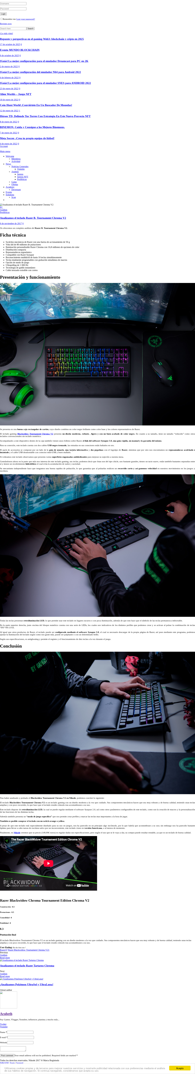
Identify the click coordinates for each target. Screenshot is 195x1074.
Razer (4, 950)
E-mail (4, 1037)
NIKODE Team (7, 1063)
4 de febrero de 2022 (9, 77)
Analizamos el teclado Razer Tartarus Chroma (27, 965)
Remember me (9, 19)
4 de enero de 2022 (8, 143)
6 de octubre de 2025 (9, 55)
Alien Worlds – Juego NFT (15, 94)
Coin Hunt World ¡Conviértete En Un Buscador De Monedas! (36, 105)
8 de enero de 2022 (8, 122)
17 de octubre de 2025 (10, 44)
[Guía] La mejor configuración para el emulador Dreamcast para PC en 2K (44, 61)
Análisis (3, 955)
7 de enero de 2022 (8, 133)
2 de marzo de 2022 (9, 66)
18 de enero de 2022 (9, 99)
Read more (5, 957)
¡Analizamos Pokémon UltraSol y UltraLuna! (26, 984)
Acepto (180, 1068)
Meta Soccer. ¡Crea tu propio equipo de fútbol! (27, 138)
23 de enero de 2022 (9, 88)
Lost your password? (25, 19)
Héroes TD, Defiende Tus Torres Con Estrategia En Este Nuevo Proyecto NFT (45, 116)
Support (19, 1063)
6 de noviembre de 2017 (11, 223)
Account (4, 146)
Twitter (3, 1024)
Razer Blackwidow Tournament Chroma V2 (28, 950)
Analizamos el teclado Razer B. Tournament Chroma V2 (33, 217)
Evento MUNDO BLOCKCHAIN (20, 49)
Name (3, 1032)
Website (3, 1042)
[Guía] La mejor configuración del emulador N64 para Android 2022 (40, 72)
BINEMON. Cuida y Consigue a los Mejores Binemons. (32, 127)
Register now (6, 24)
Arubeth (6, 1014)
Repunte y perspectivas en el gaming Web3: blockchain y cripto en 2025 (42, 38)
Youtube (4, 1027)
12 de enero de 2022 (9, 110)
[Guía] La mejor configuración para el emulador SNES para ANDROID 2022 (45, 82)
